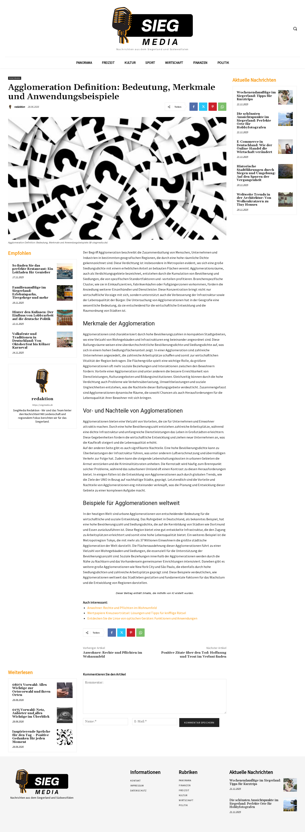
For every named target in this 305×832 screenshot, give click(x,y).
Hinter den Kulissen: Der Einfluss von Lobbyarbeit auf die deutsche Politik (33, 315)
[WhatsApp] (222, 107)
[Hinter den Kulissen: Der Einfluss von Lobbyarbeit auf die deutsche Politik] (65, 318)
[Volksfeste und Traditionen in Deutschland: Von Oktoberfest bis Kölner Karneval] (65, 339)
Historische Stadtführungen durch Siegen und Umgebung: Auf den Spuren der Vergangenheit (256, 173)
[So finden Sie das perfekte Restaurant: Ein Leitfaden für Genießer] (65, 271)
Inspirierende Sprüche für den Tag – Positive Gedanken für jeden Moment (31, 737)
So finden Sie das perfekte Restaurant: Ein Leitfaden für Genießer (32, 269)
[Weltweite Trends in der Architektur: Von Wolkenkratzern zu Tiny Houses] (285, 199)
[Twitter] (203, 107)
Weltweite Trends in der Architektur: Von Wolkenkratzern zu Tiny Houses (254, 200)
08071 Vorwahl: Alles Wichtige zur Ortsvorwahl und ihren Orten (31, 690)
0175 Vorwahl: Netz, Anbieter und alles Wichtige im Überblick (30, 713)
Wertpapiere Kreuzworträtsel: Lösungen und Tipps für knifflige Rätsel (136, 613)
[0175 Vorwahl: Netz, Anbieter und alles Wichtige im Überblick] (65, 715)
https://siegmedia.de (42, 404)
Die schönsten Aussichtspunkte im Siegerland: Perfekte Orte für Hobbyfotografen (254, 120)
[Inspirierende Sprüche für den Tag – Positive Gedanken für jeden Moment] (65, 737)
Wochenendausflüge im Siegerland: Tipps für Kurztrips (256, 96)
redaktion (19, 107)
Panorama (14, 78)
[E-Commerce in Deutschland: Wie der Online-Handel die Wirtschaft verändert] (285, 146)
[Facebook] (193, 107)
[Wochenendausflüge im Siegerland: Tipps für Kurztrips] (285, 97)
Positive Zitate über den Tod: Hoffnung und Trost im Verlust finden (193, 655)
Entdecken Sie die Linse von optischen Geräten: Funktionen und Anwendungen (142, 618)
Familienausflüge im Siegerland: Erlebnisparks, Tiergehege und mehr (30, 293)
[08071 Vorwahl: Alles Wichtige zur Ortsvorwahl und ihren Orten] (65, 690)
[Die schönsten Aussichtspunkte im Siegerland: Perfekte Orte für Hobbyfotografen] (285, 118)
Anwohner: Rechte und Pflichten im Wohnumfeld (122, 608)
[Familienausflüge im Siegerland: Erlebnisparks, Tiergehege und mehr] (65, 293)
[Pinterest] (213, 107)
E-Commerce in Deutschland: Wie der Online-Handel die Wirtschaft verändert (254, 147)
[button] (295, 29)
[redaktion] (10, 107)
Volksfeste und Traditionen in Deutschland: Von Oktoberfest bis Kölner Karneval (31, 341)
